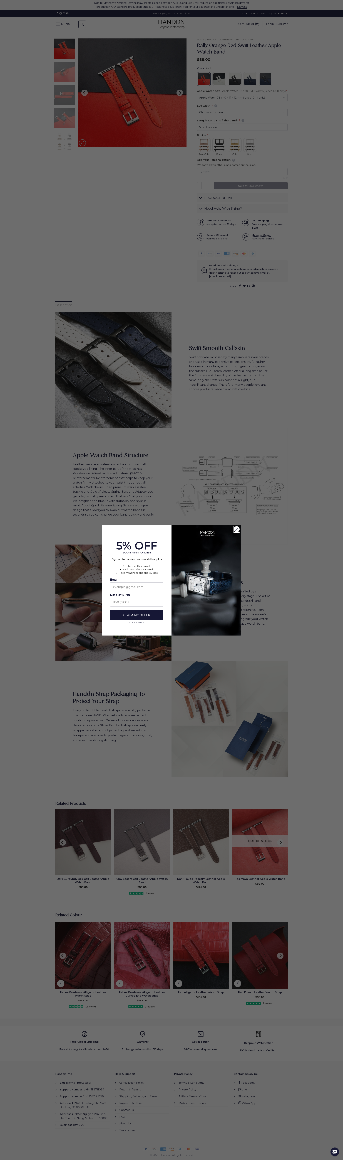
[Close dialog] (236, 529)
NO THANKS (137, 622)
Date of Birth (120, 595)
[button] (334, 1151)
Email (114, 579)
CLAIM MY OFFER (136, 615)
